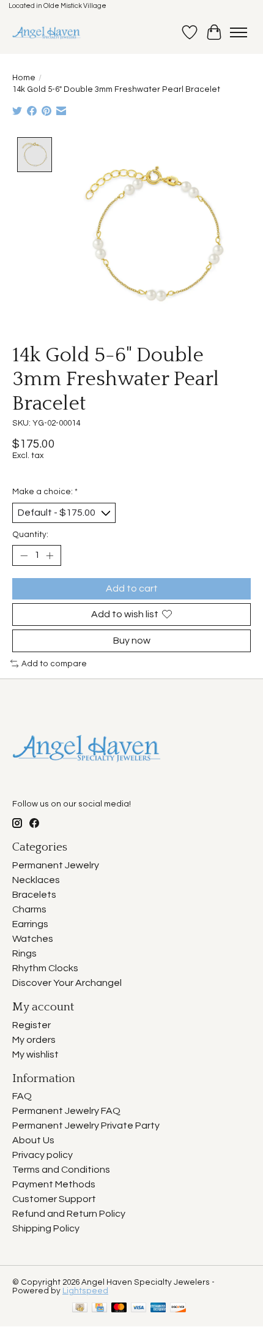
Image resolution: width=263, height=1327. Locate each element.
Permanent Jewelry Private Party (86, 1125)
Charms (29, 909)
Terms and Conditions (61, 1170)
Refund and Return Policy (68, 1214)
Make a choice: (45, 491)
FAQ (22, 1096)
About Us (33, 1140)
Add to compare (54, 664)
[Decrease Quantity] (24, 555)
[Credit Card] (99, 1308)
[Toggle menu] (238, 32)
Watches (32, 939)
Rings (24, 953)
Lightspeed (85, 1291)
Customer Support (54, 1199)
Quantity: (30, 534)
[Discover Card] (178, 1308)
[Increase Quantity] (49, 555)
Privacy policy (42, 1155)
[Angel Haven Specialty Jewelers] (46, 32)
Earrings (30, 924)
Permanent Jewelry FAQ (66, 1111)
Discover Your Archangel (67, 983)
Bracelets (34, 895)
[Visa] (139, 1308)
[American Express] (158, 1308)
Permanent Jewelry (55, 865)
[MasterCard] (119, 1308)
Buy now (131, 640)
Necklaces (36, 880)
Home (23, 77)
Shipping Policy (46, 1228)
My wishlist (35, 1054)
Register (31, 1025)
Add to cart (132, 588)
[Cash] (79, 1308)
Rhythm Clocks (45, 968)
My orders (34, 1040)
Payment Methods (53, 1184)
